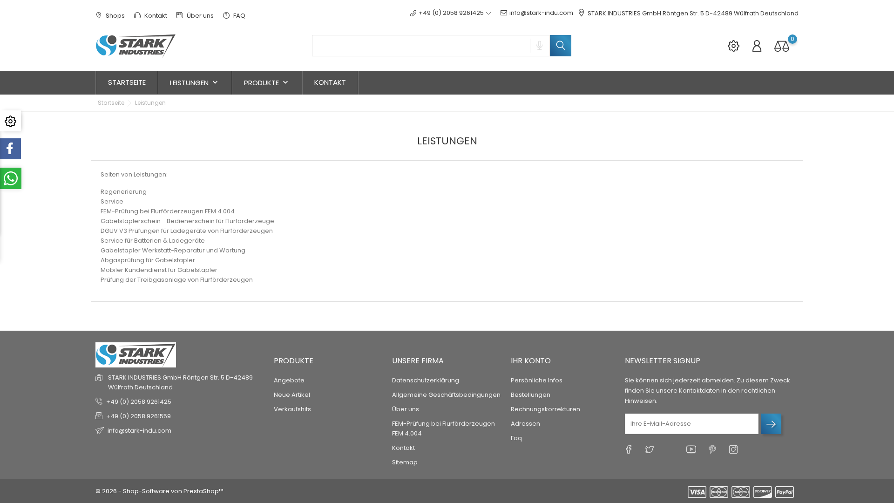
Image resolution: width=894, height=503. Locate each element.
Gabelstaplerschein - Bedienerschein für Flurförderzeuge (187, 221)
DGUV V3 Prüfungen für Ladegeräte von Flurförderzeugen (187, 230)
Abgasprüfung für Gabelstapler (148, 260)
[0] (781, 45)
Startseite (127, 82)
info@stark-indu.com (541, 12)
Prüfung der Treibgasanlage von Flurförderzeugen (177, 279)
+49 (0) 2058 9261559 (138, 416)
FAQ (238, 15)
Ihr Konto (531, 360)
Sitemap (405, 462)
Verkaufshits (292, 409)
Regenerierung (124, 191)
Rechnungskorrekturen (545, 409)
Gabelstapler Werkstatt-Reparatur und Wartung (173, 250)
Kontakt (155, 15)
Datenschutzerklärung (425, 380)
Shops (114, 15)
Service (112, 201)
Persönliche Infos (536, 380)
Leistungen (195, 83)
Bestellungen (530, 394)
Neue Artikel (292, 394)
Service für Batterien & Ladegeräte (153, 240)
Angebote (289, 380)
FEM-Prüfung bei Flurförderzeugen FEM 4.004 (168, 211)
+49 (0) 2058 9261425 (138, 401)
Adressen (525, 423)
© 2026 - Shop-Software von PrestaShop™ (159, 491)
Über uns (199, 15)
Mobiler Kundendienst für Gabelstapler (159, 269)
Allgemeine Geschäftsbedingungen (446, 394)
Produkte (267, 83)
